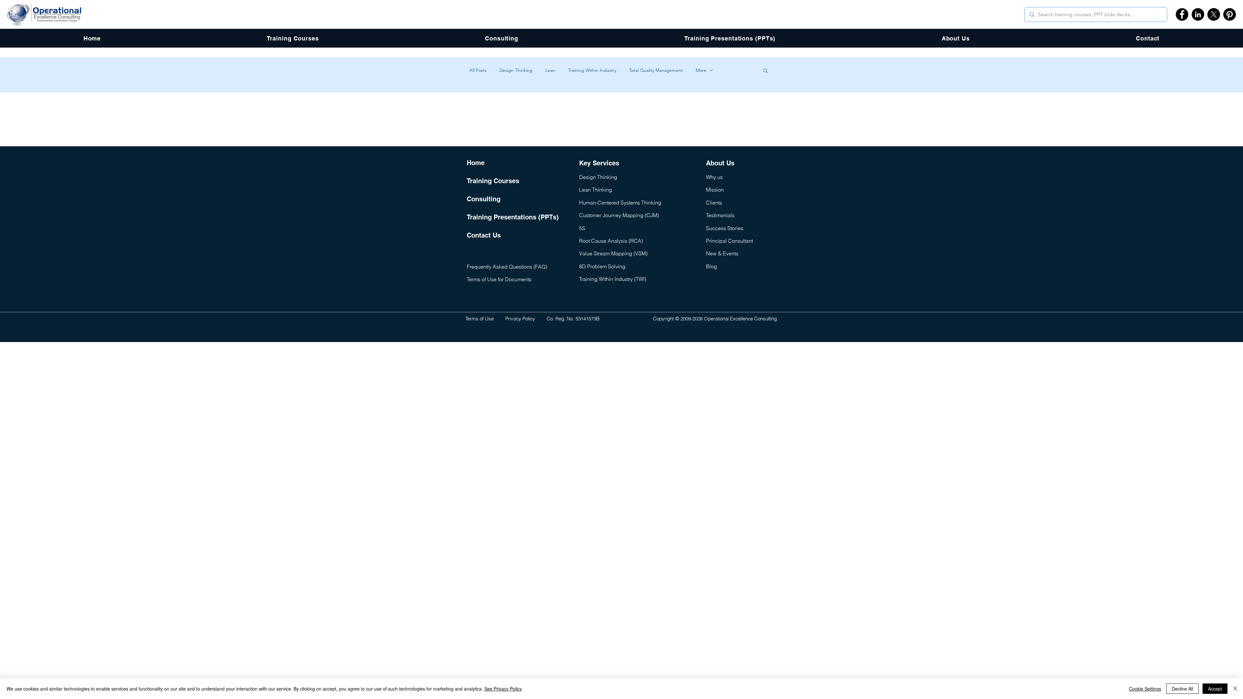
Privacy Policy (520, 319)
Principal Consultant (729, 241)
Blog (711, 266)
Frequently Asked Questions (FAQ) (507, 266)
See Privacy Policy (503, 688)
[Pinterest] (1229, 14)
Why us (714, 177)
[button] (765, 71)
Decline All (1182, 688)
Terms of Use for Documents (499, 279)
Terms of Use (479, 319)
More (701, 70)
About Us (720, 163)
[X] (1213, 14)
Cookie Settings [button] (1145, 688)
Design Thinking (515, 70)
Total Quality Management (656, 70)
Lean (550, 70)
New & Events (722, 253)
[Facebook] (1182, 14)
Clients (714, 202)
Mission (715, 189)
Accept (1215, 688)
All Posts (478, 70)
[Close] (1235, 688)
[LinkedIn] (1198, 14)
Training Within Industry (592, 70)
